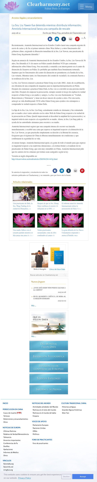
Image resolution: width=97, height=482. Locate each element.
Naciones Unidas (39, 428)
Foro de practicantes (40, 443)
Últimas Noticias (9, 431)
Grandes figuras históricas (72, 410)
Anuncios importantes (11, 440)
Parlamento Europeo (40, 425)
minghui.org (8, 470)
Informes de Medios (11, 452)
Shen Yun (65, 413)
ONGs (35, 431)
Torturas (6, 416)
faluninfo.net (8, 467)
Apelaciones (8, 449)
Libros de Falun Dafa (57, 269)
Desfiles (6, 446)
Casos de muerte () (12, 413)
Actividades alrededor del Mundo (45, 407)
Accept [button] (83, 477)
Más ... (33, 305)
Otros (5, 422)
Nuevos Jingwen (38, 281)
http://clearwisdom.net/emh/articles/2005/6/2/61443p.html (34, 159)
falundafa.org (8, 464)
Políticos (36, 434)
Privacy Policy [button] (24, 478)
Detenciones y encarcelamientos (15, 419)
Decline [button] (66, 477)
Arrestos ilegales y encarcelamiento (27, 18)
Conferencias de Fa (10, 443)
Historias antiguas (69, 407)
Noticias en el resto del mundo (44, 410)
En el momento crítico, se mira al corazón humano (49, 297)
